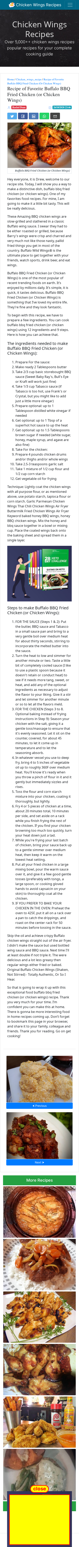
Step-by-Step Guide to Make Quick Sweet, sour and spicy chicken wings (39, 1134)
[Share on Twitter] (12, 116)
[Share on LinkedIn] (33, 116)
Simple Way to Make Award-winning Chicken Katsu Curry (33, 1263)
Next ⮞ (39, 1162)
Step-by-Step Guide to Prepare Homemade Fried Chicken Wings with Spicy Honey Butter (39, 1421)
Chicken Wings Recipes (38, 4)
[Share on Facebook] (23, 116)
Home (10, 79)
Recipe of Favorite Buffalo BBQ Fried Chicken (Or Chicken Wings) (35, 81)
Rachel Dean (19, 107)
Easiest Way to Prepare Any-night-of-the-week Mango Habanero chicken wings (38, 1210)
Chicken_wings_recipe (29, 79)
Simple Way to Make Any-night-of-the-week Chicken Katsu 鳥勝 (39, 1077)
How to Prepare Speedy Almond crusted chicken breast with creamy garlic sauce (37, 1473)
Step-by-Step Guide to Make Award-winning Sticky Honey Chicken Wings (34, 1368)
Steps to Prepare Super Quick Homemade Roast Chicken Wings (37, 1315)
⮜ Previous (39, 1105)
